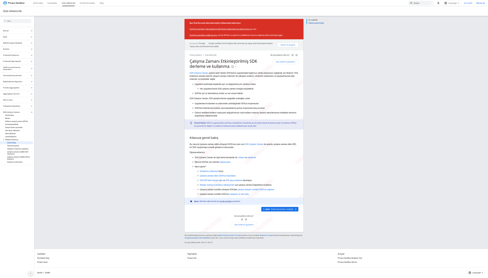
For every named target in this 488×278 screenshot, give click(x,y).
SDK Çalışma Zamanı (199, 73)
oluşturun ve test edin (239, 194)
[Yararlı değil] (296, 55)
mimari (241, 157)
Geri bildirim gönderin (285, 62)
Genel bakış (38, 3)
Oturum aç (480, 3)
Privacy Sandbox (196, 55)
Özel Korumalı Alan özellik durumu (203, 35)
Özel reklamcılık (68, 3)
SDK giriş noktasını (234, 180)
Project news (42, 262)
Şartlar (40, 273)
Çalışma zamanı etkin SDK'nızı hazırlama (217, 176)
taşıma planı (225, 162)
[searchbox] (17, 21)
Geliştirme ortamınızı (209, 171)
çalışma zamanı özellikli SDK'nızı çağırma (256, 189)
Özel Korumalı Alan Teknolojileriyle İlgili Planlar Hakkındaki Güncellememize (219, 29)
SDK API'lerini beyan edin (211, 180)
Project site (191, 258)
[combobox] (421, 3)
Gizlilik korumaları (87, 3)
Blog (102, 3)
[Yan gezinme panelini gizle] (30, 273)
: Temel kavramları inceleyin (280, 209)
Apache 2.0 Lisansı (267, 235)
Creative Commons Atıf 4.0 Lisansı (229, 235)
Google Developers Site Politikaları (197, 238)
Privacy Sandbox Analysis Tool (350, 258)
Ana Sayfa (468, 3)
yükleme (251, 157)
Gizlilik (47, 273)
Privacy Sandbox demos (347, 262)
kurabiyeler (52, 3)
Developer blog (43, 258)
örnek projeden (226, 201)
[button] (15, 30)
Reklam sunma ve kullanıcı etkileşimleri (217, 185)
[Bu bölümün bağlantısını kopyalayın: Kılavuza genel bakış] (220, 138)
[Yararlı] (293, 55)
